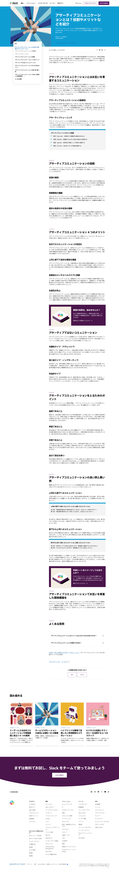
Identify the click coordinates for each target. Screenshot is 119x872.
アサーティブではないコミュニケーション (25, 62)
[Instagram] (95, 792)
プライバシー (29, 864)
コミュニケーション (61, 43)
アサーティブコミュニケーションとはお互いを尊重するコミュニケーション (27, 48)
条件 (35, 864)
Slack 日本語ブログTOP (61, 652)
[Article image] (21, 714)
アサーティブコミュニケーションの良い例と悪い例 (27, 70)
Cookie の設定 (41, 864)
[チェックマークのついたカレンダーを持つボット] (72, 714)
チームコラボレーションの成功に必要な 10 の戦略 (46, 731)
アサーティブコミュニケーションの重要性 (25, 51)
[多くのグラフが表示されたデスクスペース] (97, 714)
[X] (101, 792)
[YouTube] (105, 792)
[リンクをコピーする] (105, 50)
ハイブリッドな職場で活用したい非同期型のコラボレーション (71, 733)
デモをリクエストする (90, 3)
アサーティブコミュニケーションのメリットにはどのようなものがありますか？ (73, 636)
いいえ (82, 674)
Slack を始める (104, 3)
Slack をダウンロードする (16, 864)
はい (72, 674)
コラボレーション (59, 10)
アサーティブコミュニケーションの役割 (25, 57)
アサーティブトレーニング (21, 54)
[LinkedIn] (102, 50)
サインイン (79, 3)
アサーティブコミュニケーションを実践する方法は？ (66, 643)
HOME (51, 652)
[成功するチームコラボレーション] (46, 714)
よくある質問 (18, 79)
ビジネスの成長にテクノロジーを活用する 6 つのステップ (97, 733)
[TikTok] (108, 792)
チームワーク (72, 43)
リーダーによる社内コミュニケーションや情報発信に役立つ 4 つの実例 (20, 733)
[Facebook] (99, 50)
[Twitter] (97, 50)
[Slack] (14, 3)
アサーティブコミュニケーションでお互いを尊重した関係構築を (27, 75)
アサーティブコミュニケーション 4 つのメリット (27, 59)
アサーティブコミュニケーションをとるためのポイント (27, 66)
